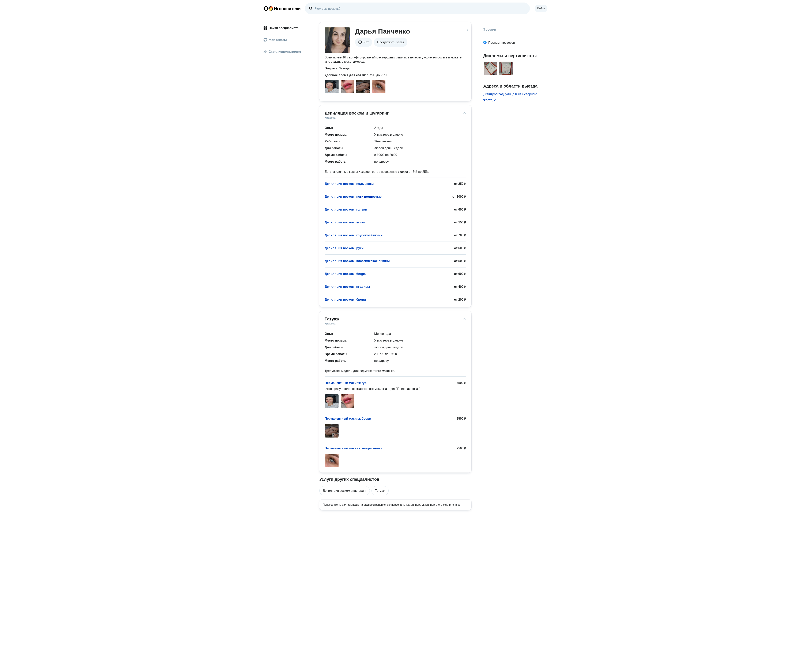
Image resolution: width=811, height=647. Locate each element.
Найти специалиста (283, 28)
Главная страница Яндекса (266, 8)
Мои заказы (278, 40)
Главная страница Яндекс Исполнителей (282, 8)
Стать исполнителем (285, 51)
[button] (363, 42)
